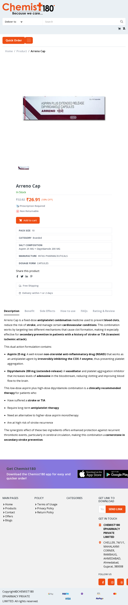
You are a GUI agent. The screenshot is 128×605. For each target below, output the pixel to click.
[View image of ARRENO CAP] (23, 167)
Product (21, 51)
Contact (10, 512)
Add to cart (30, 220)
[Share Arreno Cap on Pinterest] (32, 276)
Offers (9, 516)
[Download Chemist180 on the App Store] (90, 474)
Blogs (8, 520)
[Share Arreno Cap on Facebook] (18, 276)
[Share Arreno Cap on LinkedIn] (27, 276)
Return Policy (45, 512)
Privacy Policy (45, 508)
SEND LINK (115, 509)
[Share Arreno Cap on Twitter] (23, 276)
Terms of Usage (47, 504)
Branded (37, 237)
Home (9, 51)
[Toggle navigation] (29, 40)
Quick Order (14, 40)
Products (10, 508)
